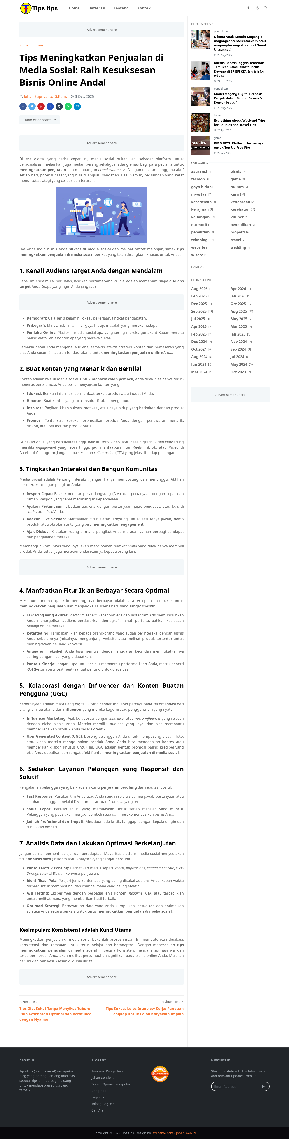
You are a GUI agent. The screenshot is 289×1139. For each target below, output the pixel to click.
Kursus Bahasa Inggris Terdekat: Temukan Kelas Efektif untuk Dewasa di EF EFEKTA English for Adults (239, 69)
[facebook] (248, 8)
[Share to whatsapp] (68, 106)
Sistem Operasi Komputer (111, 1084)
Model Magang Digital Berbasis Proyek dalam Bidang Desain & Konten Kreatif (238, 98)
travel (217, 115)
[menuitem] (74, 8)
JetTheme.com (162, 1133)
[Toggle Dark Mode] (257, 8)
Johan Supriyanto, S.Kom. (45, 96)
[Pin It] (41, 106)
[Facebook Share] (23, 106)
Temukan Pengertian (107, 1071)
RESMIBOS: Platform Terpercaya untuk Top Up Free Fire (238, 145)
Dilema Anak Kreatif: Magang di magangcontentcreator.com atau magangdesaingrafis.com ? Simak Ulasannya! (240, 43)
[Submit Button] (264, 1086)
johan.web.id (186, 1133)
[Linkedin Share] (50, 106)
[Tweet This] (32, 106)
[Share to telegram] (77, 106)
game (217, 138)
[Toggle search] (265, 8)
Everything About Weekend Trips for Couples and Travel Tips (240, 122)
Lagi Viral (98, 1097)
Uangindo (98, 1091)
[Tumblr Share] (59, 106)
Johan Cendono (102, 1077)
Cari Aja (97, 1110)
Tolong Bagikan (103, 1104)
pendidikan (221, 31)
